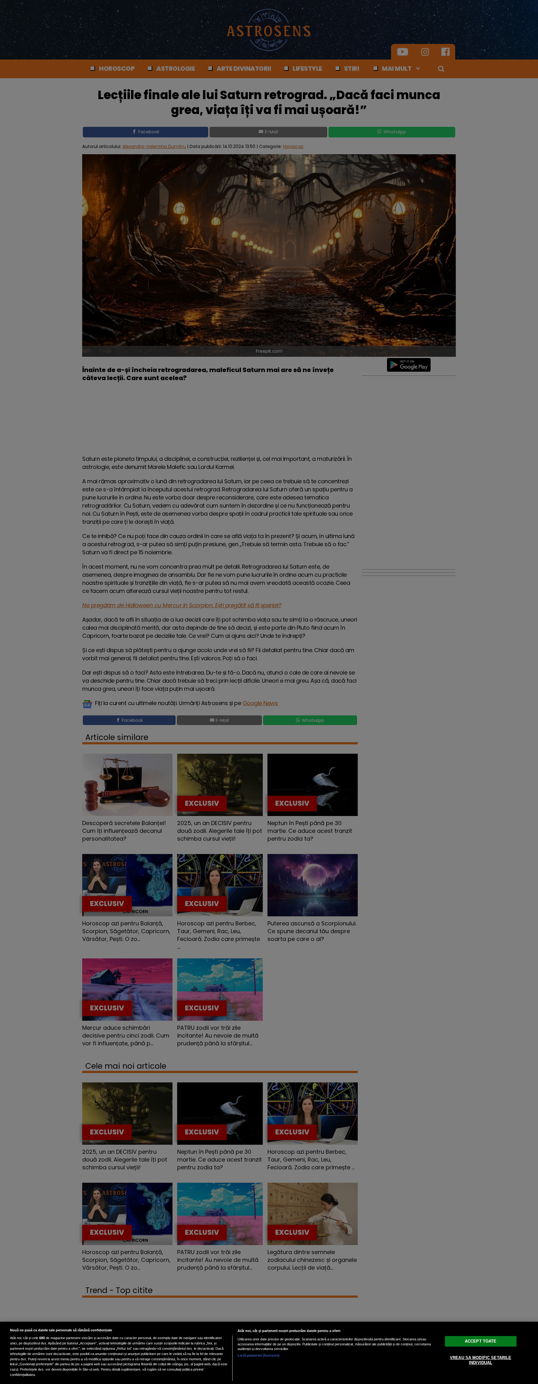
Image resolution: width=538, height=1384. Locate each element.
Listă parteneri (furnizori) (259, 1355)
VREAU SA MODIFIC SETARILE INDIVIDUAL (480, 1360)
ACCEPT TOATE (481, 1341)
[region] (269, 1353)
